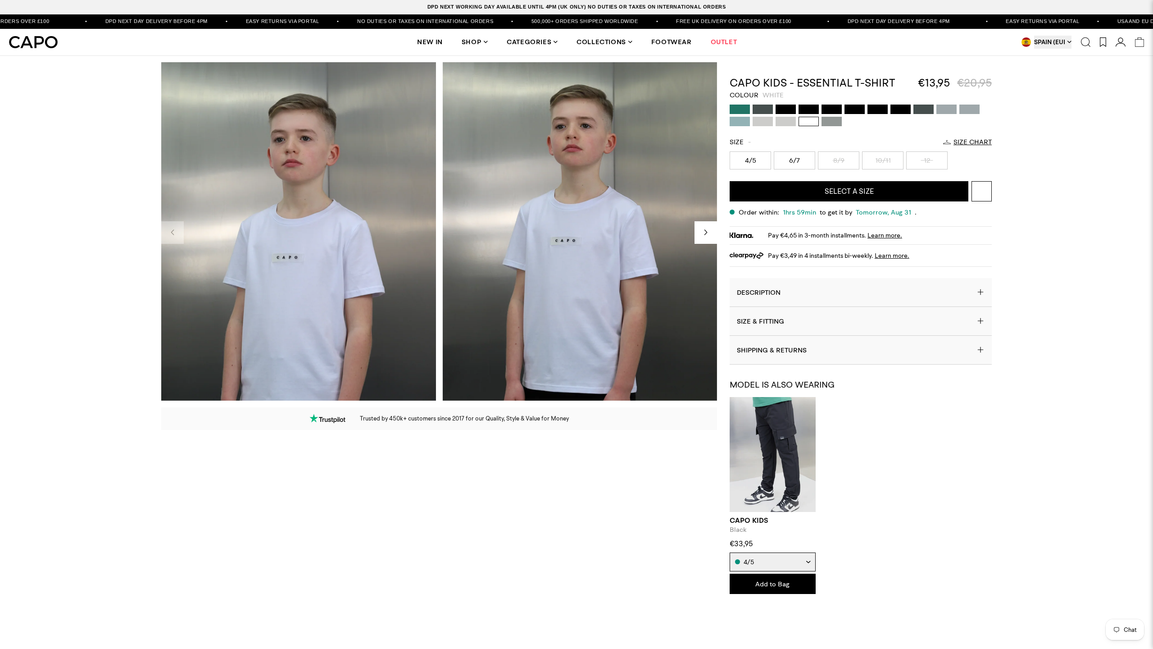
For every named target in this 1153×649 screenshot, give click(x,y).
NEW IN (430, 41)
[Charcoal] (763, 109)
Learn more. (884, 235)
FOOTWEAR (671, 41)
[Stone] (763, 121)
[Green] (740, 109)
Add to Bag (772, 584)
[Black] (786, 109)
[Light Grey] (946, 109)
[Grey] (832, 121)
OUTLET (724, 41)
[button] (706, 232)
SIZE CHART (972, 142)
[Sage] (740, 121)
